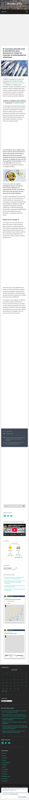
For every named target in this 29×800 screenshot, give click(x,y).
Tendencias (5, 778)
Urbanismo (5, 774)
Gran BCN (4, 781)
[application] (14, 530)
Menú (5, 11)
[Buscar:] (14, 506)
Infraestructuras (6, 762)
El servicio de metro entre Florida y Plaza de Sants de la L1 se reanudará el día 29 (14, 578)
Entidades (4, 764)
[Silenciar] (21, 534)
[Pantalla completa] (23, 534)
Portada (4, 753)
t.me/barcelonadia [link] (18, 103)
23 (18, 685)
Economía (4, 771)
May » (6, 691)
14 (10, 682)
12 (3, 682)
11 (26, 679)
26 (3, 688)
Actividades (5, 769)
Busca (26, 12)
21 (10, 685)
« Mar (2, 691)
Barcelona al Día (14, 3)
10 (22, 679)
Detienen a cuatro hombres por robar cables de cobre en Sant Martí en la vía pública (13, 731)
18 (26, 682)
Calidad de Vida (9, 433)
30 (18, 688)
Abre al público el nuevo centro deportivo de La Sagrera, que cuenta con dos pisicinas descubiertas (14, 582)
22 (14, 685)
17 (22, 682)
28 (10, 688)
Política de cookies (14, 794)
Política (4, 760)
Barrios (4, 755)
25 (26, 685)
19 (3, 685)
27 (6, 688)
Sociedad (4, 758)
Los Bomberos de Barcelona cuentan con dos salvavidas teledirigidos (14, 586)
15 (14, 682)
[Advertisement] (14, 29)
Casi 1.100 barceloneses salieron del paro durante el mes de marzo (14, 443)
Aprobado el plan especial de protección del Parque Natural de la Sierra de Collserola (15, 439)
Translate (14, 569)
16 (18, 682)
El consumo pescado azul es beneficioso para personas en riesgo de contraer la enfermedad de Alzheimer (14, 53)
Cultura (4, 767)
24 (22, 685)
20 (6, 685)
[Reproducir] (5, 534)
